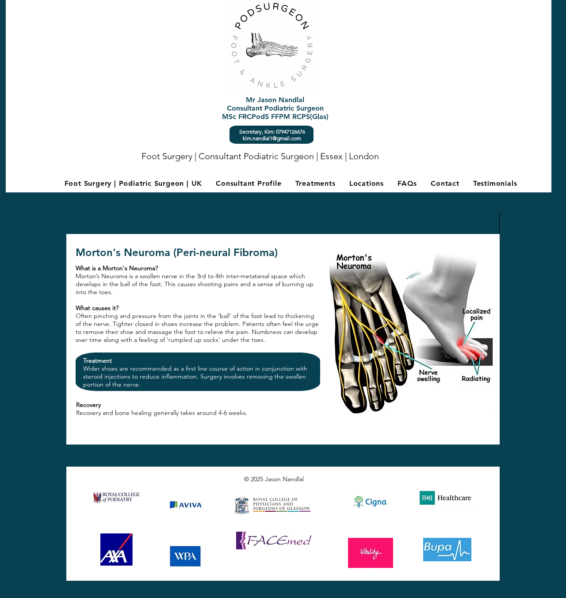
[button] (315, 183)
